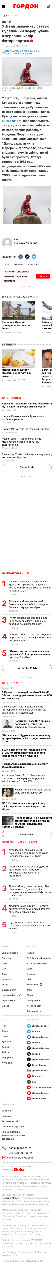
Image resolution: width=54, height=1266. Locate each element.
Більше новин (27, 834)
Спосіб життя (9, 990)
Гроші (5, 963)
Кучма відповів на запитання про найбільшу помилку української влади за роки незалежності (28, 620)
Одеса (5, 1036)
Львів (5, 1031)
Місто (5, 1019)
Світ (20, 332)
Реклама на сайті (11, 1121)
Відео (30, 995)
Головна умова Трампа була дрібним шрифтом (23, 418)
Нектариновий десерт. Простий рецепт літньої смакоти (16, 373)
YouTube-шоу (34, 1005)
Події (15, 15)
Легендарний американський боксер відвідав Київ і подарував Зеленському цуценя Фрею (28, 604)
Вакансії (6, 1110)
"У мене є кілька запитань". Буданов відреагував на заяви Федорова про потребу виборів (30, 637)
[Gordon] (25, 6)
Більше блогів (27, 467)
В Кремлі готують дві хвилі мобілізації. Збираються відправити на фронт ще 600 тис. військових (27, 695)
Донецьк (6, 1041)
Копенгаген (33, 264)
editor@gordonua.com (20, 1157)
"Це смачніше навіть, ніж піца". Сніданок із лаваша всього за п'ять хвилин (29, 925)
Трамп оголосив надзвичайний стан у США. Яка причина (25, 765)
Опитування (33, 1000)
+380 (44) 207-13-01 (19, 1148)
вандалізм (18, 264)
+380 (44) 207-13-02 (19, 1152)
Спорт (5, 974)
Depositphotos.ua (10, 1198)
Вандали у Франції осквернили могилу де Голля (16, 325)
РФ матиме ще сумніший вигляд (26, 428)
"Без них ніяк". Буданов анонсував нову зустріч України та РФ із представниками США (26, 738)
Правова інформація (13, 1126)
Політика (6, 958)
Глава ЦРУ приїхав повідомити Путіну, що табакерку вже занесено (27, 405)
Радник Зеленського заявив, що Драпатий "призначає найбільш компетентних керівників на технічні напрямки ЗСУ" (30, 586)
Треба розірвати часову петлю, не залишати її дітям (27, 456)
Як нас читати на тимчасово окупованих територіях (14, 1135)
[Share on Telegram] (34, 256)
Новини (6, 946)
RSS (34, 1081)
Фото (30, 990)
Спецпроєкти (34, 1011)
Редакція (6, 1116)
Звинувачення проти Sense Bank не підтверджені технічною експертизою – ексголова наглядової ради (25, 709)
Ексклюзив (32, 984)
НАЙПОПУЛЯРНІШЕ (15, 573)
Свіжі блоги (11, 398)
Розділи (31, 946)
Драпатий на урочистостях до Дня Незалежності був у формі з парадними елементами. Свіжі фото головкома (30, 891)
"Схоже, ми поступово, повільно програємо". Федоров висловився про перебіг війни (29, 654)
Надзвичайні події (11, 995)
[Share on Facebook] (20, 256)
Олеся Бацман (39, 1065)
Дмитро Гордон (40, 1026)
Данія (6, 264)
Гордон (5, 15)
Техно (5, 984)
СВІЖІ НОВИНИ (13, 683)
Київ (4, 1025)
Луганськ (7, 1062)
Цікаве (5, 1005)
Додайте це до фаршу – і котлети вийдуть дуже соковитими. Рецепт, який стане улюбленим (29, 908)
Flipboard (37, 1076)
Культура (7, 979)
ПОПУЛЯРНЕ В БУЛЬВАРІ (19, 841)
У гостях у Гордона (37, 963)
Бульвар (9, 344)
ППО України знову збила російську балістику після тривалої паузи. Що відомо (23, 806)
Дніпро (6, 1052)
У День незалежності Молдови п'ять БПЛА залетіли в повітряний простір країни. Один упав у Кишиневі (24, 752)
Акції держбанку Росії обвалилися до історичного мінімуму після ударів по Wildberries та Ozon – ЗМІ (24, 778)
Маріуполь (7, 1057)
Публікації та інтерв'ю (39, 958)
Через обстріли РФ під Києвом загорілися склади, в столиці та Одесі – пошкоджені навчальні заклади (27, 822)
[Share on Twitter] (27, 256)
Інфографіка (8, 1000)
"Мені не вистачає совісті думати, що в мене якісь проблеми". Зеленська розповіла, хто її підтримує (28, 871)
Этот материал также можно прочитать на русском (22, 52)
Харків (5, 1047)
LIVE (29, 979)
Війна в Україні (10, 953)
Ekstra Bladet (11, 121)
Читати (43, 276)
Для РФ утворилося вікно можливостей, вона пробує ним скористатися (21, 441)
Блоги (30, 968)
